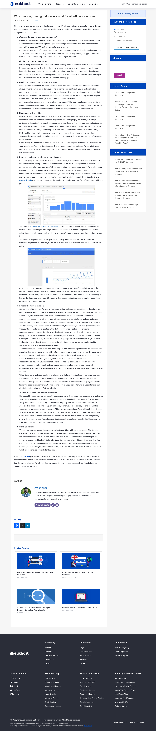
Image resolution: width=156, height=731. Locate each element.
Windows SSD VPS (87, 682)
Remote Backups (86, 702)
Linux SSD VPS (86, 678)
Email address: (120, 36)
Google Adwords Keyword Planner (44, 226)
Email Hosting (50, 702)
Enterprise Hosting (87, 694)
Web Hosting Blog (122, 647)
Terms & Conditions (136, 722)
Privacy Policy (119, 722)
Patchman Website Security (125, 686)
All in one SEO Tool (122, 702)
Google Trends (25, 180)
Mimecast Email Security (124, 698)
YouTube (16, 690)
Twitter (15, 682)
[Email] (57, 505)
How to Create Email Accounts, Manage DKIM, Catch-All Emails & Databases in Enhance (127, 183)
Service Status (85, 655)
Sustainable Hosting (53, 706)
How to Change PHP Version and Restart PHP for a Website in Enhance (128, 171)
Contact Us (49, 659)
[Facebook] (16, 525)
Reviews (48, 652)
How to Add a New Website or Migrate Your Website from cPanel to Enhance (127, 195)
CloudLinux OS (86, 706)
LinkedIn (15, 686)
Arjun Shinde (40, 487)
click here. (88, 726)
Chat (128, 4)
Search (117, 58)
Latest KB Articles (122, 152)
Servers (60, 4)
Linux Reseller (50, 694)
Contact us (136, 4)
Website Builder (121, 706)
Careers (83, 663)
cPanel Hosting (51, 678)
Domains (93, 4)
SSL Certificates (121, 678)
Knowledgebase (121, 652)
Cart (123, 4)
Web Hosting (44, 4)
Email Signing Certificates (125, 682)
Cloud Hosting (85, 686)
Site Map (83, 659)
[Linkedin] (27, 525)
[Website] (53, 505)
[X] (22, 525)
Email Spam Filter (121, 694)
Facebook (15, 678)
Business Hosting (52, 682)
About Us (48, 647)
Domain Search (86, 652)
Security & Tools (76, 4)
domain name (24, 456)
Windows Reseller (52, 698)
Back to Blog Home (128, 13)
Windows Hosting (52, 690)
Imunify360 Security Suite (125, 690)
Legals (47, 663)
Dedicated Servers (87, 690)
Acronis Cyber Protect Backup (92, 698)
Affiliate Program (121, 655)
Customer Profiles (52, 655)
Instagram (16, 694)
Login (144, 4)
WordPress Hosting (53, 686)
